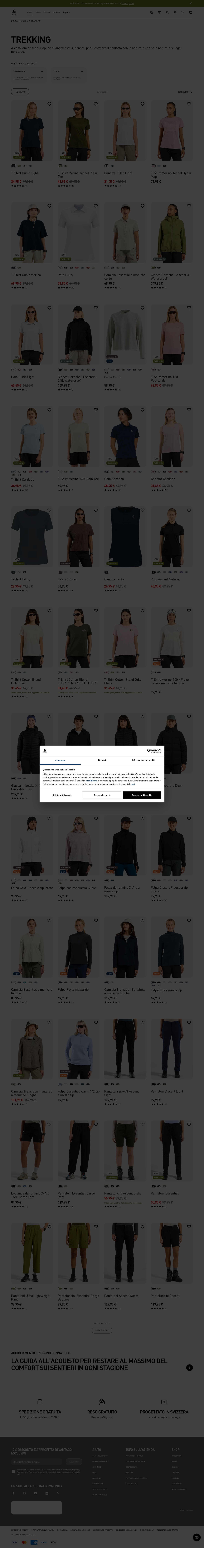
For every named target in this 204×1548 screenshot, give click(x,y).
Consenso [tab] (60, 760)
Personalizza (100, 795)
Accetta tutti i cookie (142, 795)
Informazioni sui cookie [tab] (143, 760)
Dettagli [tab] (102, 760)
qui (133, 784)
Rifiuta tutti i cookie (62, 795)
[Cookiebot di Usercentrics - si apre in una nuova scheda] (149, 751)
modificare (91, 780)
